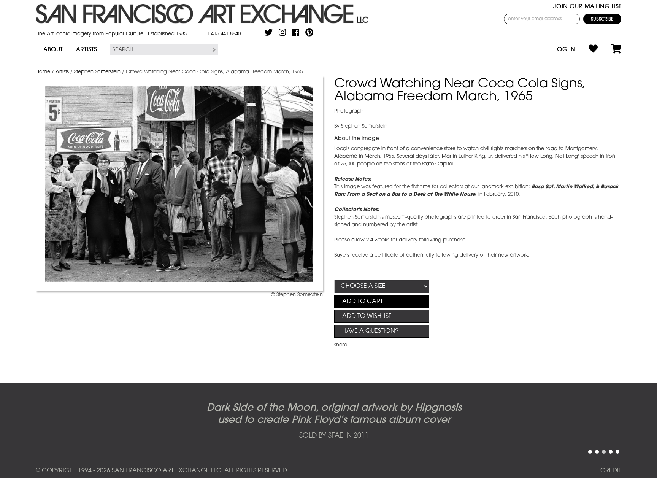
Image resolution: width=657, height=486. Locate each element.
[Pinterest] (309, 32)
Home (43, 72)
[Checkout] (609, 49)
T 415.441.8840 (224, 34)
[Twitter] (268, 32)
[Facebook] (295, 32)
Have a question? (370, 331)
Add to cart (362, 302)
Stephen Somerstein (97, 72)
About (53, 50)
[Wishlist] (586, 49)
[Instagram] (282, 32)
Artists (86, 50)
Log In (564, 50)
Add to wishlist (366, 316)
